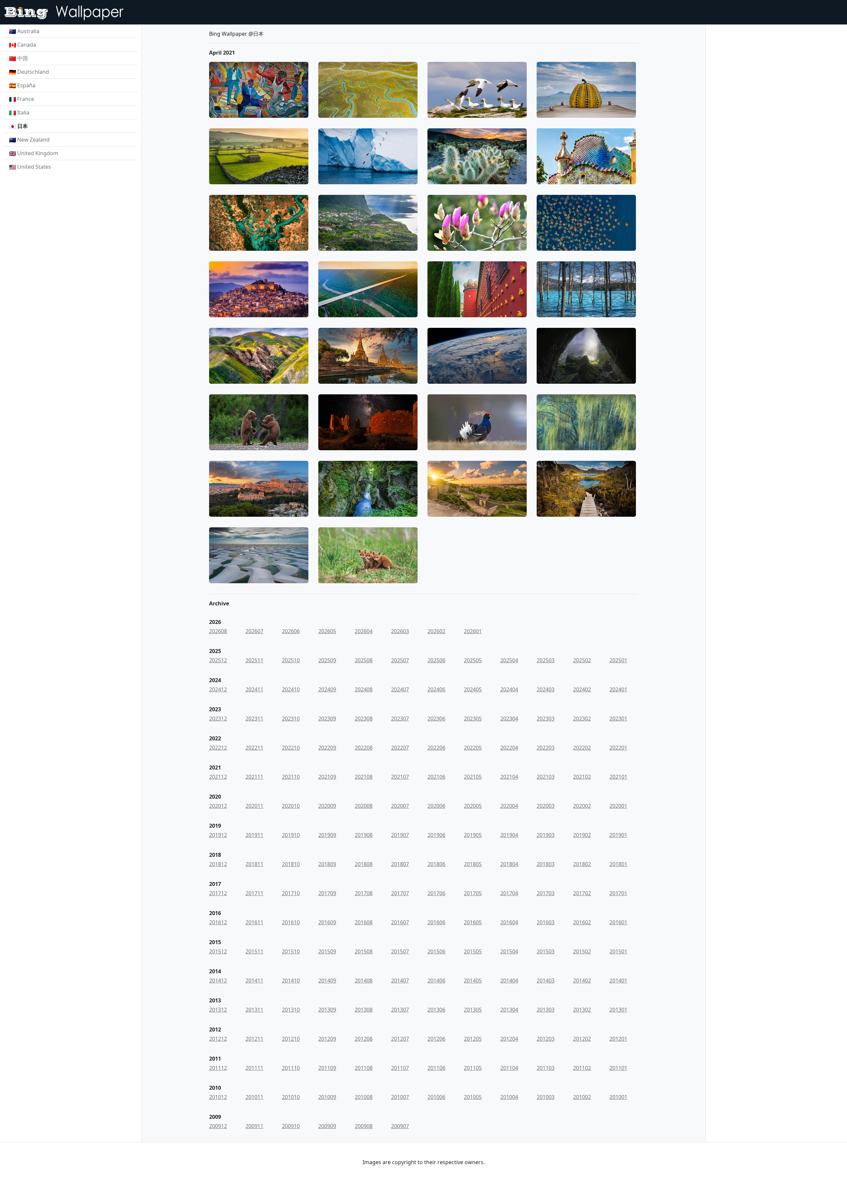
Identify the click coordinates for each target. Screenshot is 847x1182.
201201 (618, 1038)
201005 (473, 1097)
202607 (254, 631)
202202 (582, 747)
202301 (618, 718)
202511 (254, 660)
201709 (327, 893)
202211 (254, 747)
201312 (218, 1009)
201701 (618, 893)
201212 (218, 1038)
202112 (218, 776)
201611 (254, 922)
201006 (436, 1097)
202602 (436, 631)
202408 (364, 689)
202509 (327, 660)
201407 (400, 980)
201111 (254, 1068)
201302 (582, 1009)
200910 (291, 1126)
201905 (473, 835)
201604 (509, 922)
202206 (436, 747)
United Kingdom (37, 153)
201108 (364, 1068)
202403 (546, 689)
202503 (546, 660)
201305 (473, 1009)
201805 (473, 864)
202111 (254, 776)
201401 (618, 980)
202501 (618, 660)
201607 (400, 922)
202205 (473, 747)
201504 (509, 951)
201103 (546, 1068)
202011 (254, 806)
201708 (364, 893)
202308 (364, 718)
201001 (618, 1097)
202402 (582, 689)
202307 (400, 718)
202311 (254, 718)
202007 (400, 806)
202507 (400, 660)
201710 (291, 893)
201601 (618, 922)
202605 (327, 631)
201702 (582, 893)
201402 (582, 980)
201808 (364, 864)
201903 (546, 835)
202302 (582, 718)
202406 (436, 689)
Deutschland (33, 71)
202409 (327, 689)
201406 (436, 980)
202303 (546, 718)
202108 (364, 776)
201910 (291, 835)
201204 (509, 1038)
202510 (291, 660)
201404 (509, 980)
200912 (218, 1126)
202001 (618, 806)
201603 (546, 922)
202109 (327, 776)
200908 (364, 1126)
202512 (218, 660)
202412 (218, 689)
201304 (509, 1009)
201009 (327, 1097)
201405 (473, 980)
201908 (364, 835)
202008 (364, 806)
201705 (473, 893)
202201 (618, 747)
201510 (291, 951)
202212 (218, 747)
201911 (254, 835)
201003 (546, 1097)
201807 (400, 864)
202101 (618, 776)
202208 (364, 747)
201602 (582, 922)
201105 (473, 1068)
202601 (473, 631)
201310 (291, 1009)
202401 (618, 689)
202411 (254, 689)
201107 (400, 1068)
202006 (436, 806)
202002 (582, 806)
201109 (327, 1068)
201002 (582, 1097)
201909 (327, 835)
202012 (218, 806)
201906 (436, 835)
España (26, 85)
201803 (546, 864)
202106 (436, 776)
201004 (509, 1097)
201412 (218, 980)
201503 (546, 951)
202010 (291, 806)
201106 (436, 1068)
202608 (218, 631)
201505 (473, 951)
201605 (473, 922)
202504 (509, 660)
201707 (400, 893)
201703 (546, 893)
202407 (400, 689)
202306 (436, 718)
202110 (291, 776)
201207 (400, 1038)
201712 (218, 893)
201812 (218, 864)
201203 (546, 1038)
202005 (473, 806)
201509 (327, 951)
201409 (327, 980)
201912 (218, 835)
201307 (400, 1009)
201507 (400, 951)
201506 (436, 951)
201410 (291, 980)
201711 (254, 893)
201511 (254, 951)
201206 (436, 1038)
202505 (473, 660)
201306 (436, 1009)
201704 (509, 893)
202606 (291, 631)
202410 (291, 689)
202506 (436, 660)
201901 (618, 835)
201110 (291, 1068)
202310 (291, 718)
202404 (509, 689)
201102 (582, 1068)
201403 (546, 980)
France (25, 99)
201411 (254, 980)
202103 (546, 776)
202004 (509, 806)
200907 (400, 1126)
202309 (327, 718)
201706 (436, 893)
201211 (254, 1038)
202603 (400, 631)
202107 (400, 776)
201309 (327, 1009)
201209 (327, 1038)
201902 (582, 835)
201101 (618, 1068)
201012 (218, 1097)
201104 (509, 1068)
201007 (400, 1097)
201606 (436, 922)
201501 (618, 951)
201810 (291, 864)
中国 (22, 58)
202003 (546, 806)
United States (34, 166)
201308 (364, 1009)
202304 (509, 718)
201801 (618, 864)
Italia (23, 112)
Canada (26, 44)
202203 (546, 747)
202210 (291, 747)
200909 (327, 1126)
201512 (218, 951)
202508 (364, 660)
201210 (291, 1038)
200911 (254, 1126)
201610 (291, 922)
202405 (473, 689)
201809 (327, 864)
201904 (509, 835)
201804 (509, 864)
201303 (546, 1009)
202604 (364, 631)
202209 (327, 747)
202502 (582, 660)
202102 (582, 776)
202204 (509, 747)
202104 (509, 776)
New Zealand (33, 139)
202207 (400, 747)
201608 (364, 922)
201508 (364, 951)
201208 (364, 1038)
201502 (582, 951)
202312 (218, 718)
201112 (218, 1068)
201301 (618, 1009)
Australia (28, 31)
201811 (254, 864)
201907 (400, 835)
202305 (473, 718)
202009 (327, 806)
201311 (254, 1009)
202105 (473, 776)
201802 (582, 864)
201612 (218, 922)
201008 (364, 1097)
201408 (364, 980)
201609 (327, 922)
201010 (291, 1097)
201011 (254, 1097)
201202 (582, 1038)
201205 (473, 1038)
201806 (436, 864)
